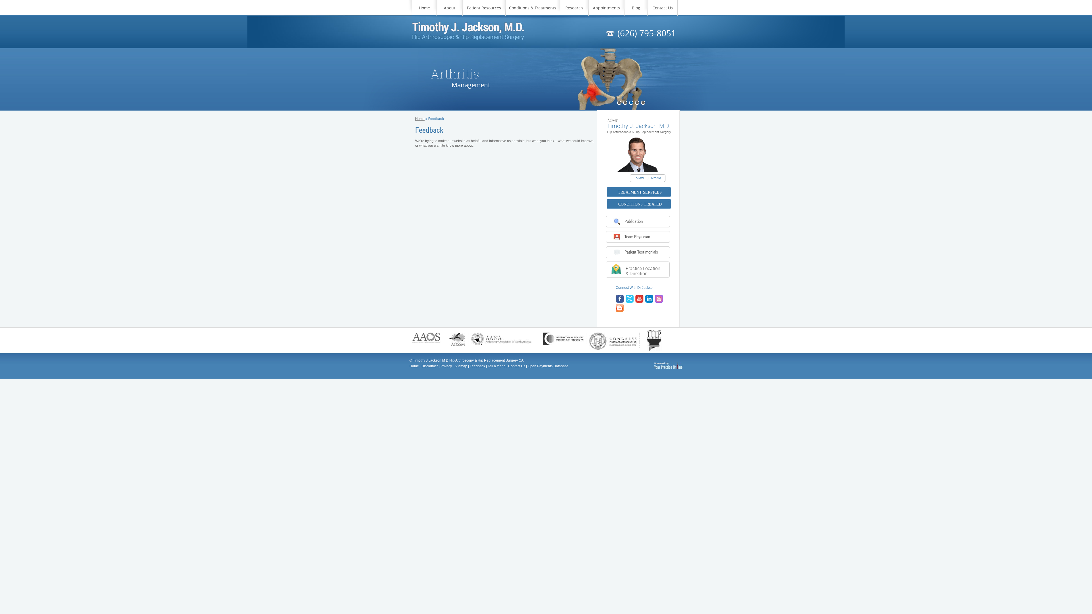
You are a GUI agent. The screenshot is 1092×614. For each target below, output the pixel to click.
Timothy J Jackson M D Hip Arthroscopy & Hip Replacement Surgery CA (468, 360)
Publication (633, 221)
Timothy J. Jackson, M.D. (638, 123)
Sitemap (460, 366)
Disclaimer (429, 366)
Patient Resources (484, 8)
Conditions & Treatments (532, 8)
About (449, 8)
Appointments (606, 8)
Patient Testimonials (641, 252)
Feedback (477, 366)
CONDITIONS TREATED (640, 204)
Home (424, 8)
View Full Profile (648, 178)
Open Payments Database (548, 366)
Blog (636, 8)
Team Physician (637, 236)
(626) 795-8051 (646, 33)
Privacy (446, 366)
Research (574, 8)
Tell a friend (497, 366)
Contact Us (662, 8)
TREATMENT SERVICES (640, 192)
